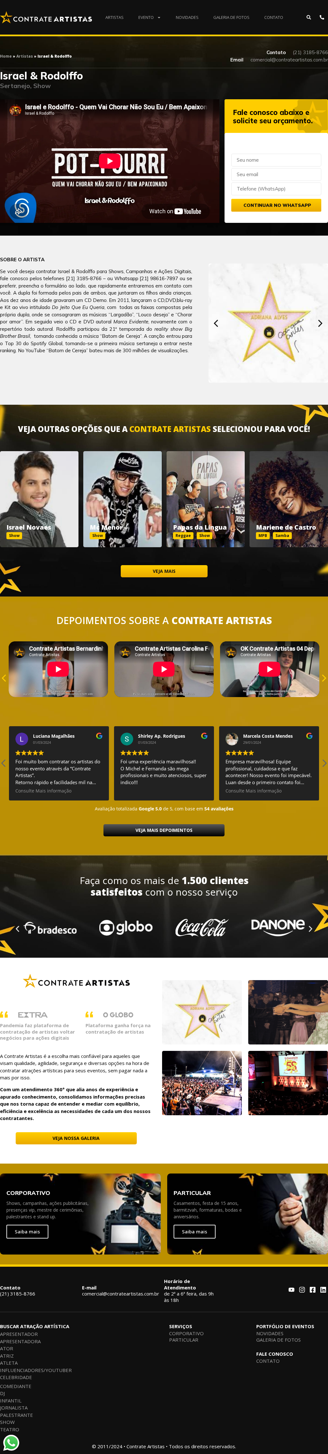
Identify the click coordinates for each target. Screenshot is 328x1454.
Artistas (114, 17)
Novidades (187, 17)
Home (6, 56)
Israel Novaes (28, 527)
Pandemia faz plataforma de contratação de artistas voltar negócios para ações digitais (37, 1031)
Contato (273, 17)
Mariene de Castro (286, 527)
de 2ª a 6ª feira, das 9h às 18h (189, 1290)
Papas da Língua (200, 527)
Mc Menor (106, 527)
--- (39, 492)
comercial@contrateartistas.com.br (120, 1290)
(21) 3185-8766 (17, 1290)
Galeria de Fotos (231, 17)
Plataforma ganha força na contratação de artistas (118, 1028)
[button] (216, 323)
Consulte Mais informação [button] (43, 791)
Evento (146, 17)
